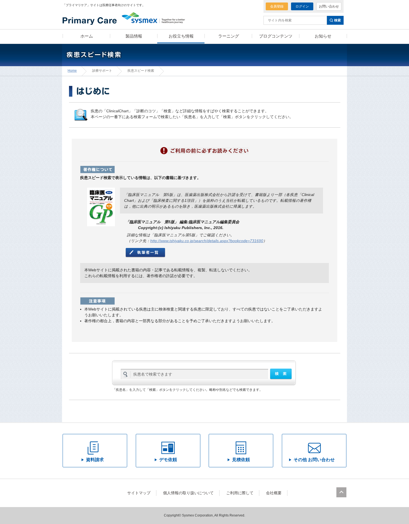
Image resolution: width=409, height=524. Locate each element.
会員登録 (277, 6)
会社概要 (274, 493)
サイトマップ (139, 493)
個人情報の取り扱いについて (188, 493)
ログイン (302, 6)
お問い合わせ (329, 6)
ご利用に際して (239, 493)
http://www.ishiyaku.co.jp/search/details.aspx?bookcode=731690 (206, 241)
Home (72, 71)
